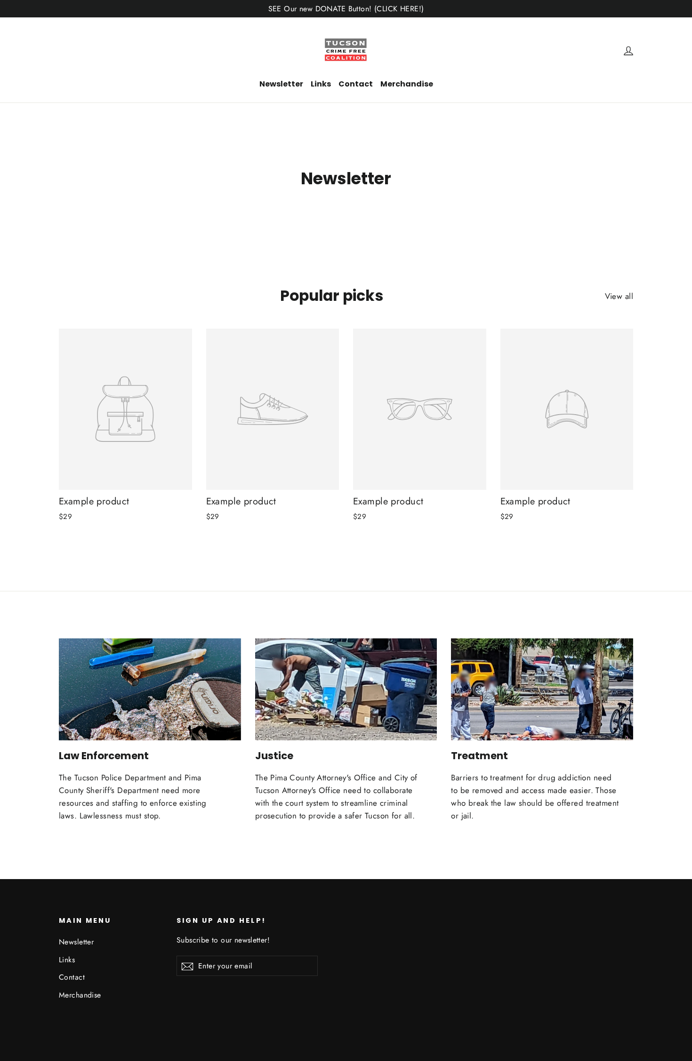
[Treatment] (542, 689)
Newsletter (281, 84)
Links (321, 84)
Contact (355, 84)
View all (619, 296)
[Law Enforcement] (150, 689)
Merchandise (406, 84)
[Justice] (346, 689)
